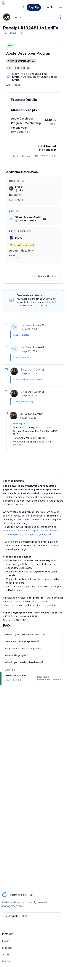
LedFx (17, 17)
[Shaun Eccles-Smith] (8, 77)
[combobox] (32, 916)
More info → (11, 669)
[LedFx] (7, 17)
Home (5, 941)
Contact (7, 961)
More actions (45, 276)
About (6, 954)
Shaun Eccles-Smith (37, 325)
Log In (49, 7)
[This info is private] (33, 250)
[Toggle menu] (60, 7)
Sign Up (34, 7)
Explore (7, 947)
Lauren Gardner (34, 369)
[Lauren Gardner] (14, 371)
